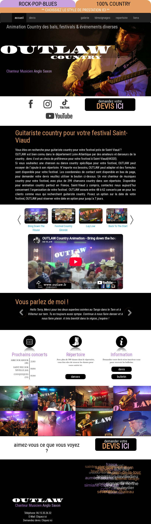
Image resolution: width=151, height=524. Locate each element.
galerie (85, 18)
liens (136, 18)
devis (32, 18)
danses (75, 376)
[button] (24, 315)
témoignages (102, 18)
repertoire (122, 18)
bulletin (121, 376)
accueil (19, 18)
